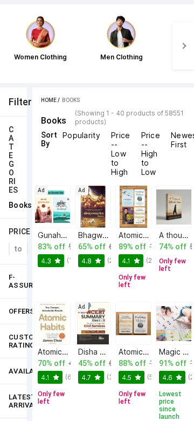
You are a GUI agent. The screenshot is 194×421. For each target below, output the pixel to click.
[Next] (183, 46)
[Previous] (11, 46)
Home (49, 100)
